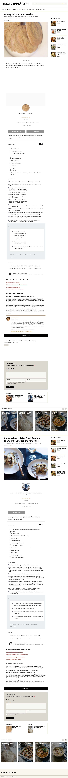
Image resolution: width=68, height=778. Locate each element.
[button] (26, 335)
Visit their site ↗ (29, 331)
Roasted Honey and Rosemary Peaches (60, 38)
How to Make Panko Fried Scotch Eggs (13, 659)
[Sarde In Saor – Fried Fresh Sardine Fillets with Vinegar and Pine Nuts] (37, 397)
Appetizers (58, 56)
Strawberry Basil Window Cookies (12, 282)
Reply (6, 344)
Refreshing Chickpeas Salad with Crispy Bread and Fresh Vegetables (61, 53)
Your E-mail (29, 379)
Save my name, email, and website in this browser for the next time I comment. (16, 383)
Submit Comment (10, 386)
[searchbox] (46, 4)
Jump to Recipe (26, 60)
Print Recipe (17, 131)
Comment (8, 372)
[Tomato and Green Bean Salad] (53, 47)
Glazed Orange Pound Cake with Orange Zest (15, 289)
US (42, 143)
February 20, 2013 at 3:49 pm (13, 342)
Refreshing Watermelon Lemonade (61, 30)
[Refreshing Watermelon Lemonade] (53, 31)
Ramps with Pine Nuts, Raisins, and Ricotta (14, 652)
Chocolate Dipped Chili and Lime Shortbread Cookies (16, 284)
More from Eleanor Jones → (17, 331)
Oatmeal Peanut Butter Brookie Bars (13, 287)
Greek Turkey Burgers (61, 21)
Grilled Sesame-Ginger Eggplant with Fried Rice (15, 657)
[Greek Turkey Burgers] (53, 23)
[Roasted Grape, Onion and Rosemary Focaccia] (15, 397)
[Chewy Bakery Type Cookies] (15, 728)
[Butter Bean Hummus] (59, 752)
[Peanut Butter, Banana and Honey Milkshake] (25, 421)
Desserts (58, 39)
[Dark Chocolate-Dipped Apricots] (42, 421)
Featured (58, 23)
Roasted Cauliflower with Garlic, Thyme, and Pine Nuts (17, 654)
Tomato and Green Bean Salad (61, 45)
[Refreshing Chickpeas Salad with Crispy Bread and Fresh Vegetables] (53, 54)
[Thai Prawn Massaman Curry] (59, 421)
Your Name (8, 379)
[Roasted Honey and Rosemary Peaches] (53, 39)
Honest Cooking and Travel (8, 772)
